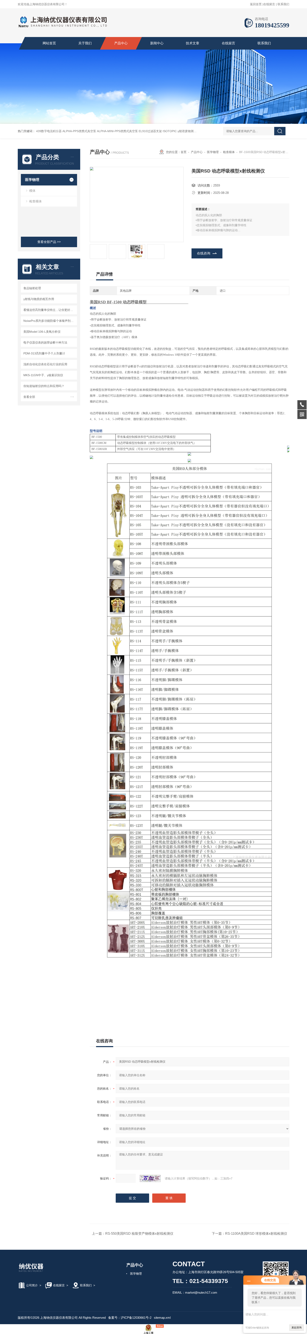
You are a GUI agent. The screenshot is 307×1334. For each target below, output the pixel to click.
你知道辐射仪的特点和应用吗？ (43, 386)
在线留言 (269, 4)
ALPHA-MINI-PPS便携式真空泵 (117, 131)
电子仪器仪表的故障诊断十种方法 (45, 342)
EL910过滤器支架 (150, 131)
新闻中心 (157, 43)
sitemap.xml (162, 1317)
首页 (183, 152)
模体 (32, 190)
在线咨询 (203, 253)
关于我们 (85, 43)
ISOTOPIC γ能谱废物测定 (180, 131)
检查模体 (35, 201)
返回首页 (256, 4)
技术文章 (192, 43)
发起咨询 (297, 1327)
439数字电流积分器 (49, 131)
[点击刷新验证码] (150, 1178)
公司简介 (32, 1285)
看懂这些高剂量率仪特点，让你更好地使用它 (49, 310)
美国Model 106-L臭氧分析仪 (42, 331)
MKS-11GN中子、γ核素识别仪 (43, 375)
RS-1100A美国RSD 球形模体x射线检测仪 (256, 1233)
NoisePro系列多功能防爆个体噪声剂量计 (49, 320)
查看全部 (29, 397)
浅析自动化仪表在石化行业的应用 (45, 364)
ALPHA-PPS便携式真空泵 (79, 131)
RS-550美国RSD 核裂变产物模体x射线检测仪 (139, 1233)
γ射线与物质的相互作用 (38, 299)
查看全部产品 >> (49, 242)
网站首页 (49, 43)
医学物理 (32, 180)
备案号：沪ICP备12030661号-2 (129, 1317)
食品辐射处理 (32, 288)
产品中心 (121, 43)
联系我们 (283, 4)
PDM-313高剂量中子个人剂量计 (44, 353)
